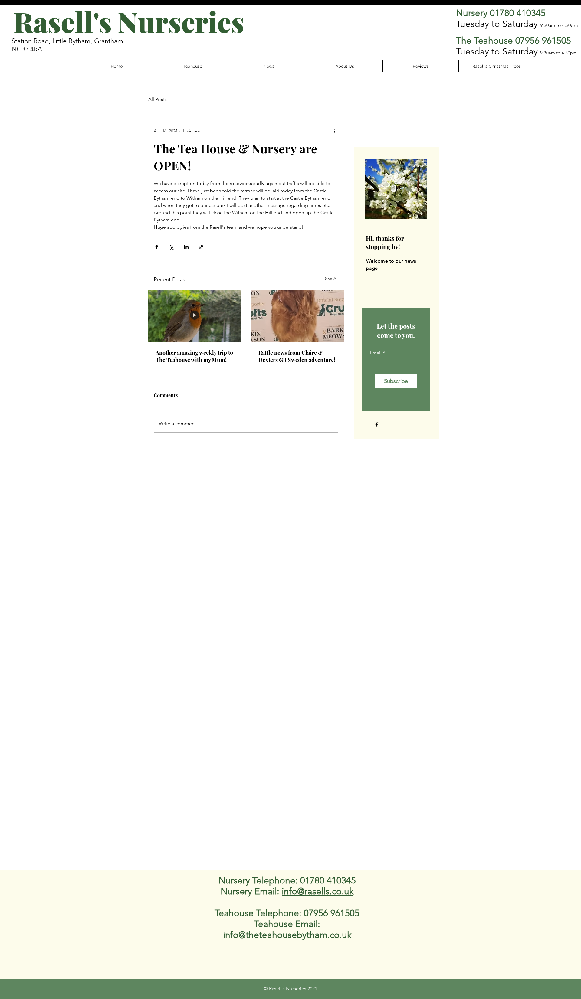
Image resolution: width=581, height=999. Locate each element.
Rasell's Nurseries (128, 21)
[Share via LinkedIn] (186, 247)
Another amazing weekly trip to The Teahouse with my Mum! (194, 356)
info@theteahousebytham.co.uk (287, 934)
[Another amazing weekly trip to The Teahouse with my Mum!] (194, 316)
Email (376, 353)
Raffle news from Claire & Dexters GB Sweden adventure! (296, 356)
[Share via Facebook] (156, 247)
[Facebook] (376, 424)
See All (331, 278)
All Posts (157, 99)
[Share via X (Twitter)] (171, 247)
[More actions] (334, 131)
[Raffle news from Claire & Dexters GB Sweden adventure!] (297, 316)
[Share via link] (201, 247)
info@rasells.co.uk (317, 891)
